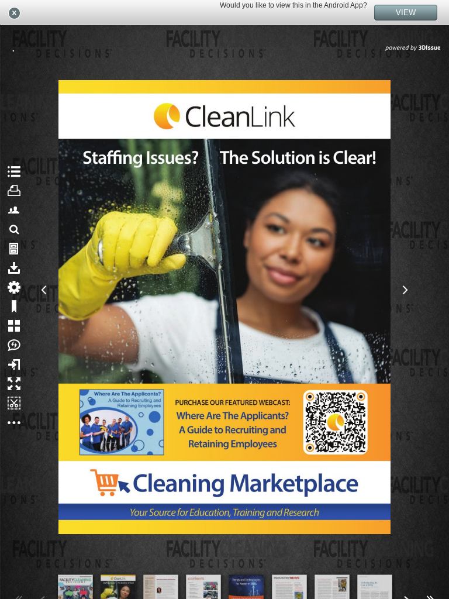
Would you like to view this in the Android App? (293, 5)
